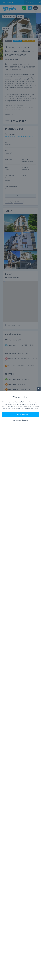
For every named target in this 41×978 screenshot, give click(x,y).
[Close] (39, 389)
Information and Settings (20, 420)
